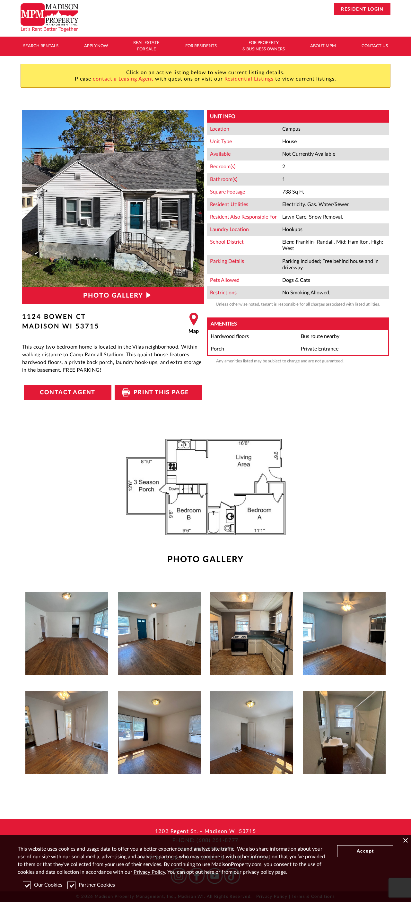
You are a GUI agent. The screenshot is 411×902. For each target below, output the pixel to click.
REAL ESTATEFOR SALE (146, 46)
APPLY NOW (96, 46)
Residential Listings (249, 79)
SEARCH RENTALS (40, 46)
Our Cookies (48, 885)
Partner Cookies (97, 885)
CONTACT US (375, 46)
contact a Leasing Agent (123, 79)
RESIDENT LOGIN (362, 9)
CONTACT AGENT (67, 392)
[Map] (193, 323)
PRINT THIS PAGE (158, 392)
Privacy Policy (149, 872)
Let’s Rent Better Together (49, 29)
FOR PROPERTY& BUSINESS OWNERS (263, 46)
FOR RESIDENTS (201, 46)
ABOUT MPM (323, 46)
